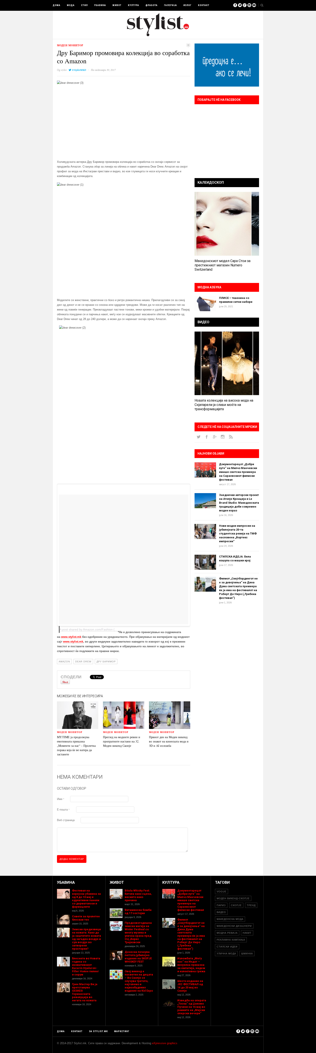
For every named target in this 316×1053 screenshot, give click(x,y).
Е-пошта (63, 809)
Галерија (170, 5)
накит (247, 933)
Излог (187, 5)
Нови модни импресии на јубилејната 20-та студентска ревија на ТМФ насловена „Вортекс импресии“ (238, 533)
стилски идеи (227, 946)
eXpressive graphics (164, 1043)
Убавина (100, 5)
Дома (56, 5)
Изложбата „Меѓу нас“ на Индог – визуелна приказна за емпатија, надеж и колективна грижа (191, 965)
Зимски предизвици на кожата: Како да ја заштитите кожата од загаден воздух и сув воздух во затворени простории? (86, 939)
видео (221, 912)
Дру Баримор (106, 661)
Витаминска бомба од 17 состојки (138, 911)
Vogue (221, 891)
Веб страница (66, 820)
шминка (247, 953)
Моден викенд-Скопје (233, 898)
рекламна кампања (231, 939)
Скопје (236, 905)
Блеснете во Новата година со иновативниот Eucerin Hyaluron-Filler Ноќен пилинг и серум (86, 966)
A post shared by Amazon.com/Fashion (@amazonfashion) (100, 629)
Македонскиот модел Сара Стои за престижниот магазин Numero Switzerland (222, 265)
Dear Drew (83, 661)
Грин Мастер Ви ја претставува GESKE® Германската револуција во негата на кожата (84, 992)
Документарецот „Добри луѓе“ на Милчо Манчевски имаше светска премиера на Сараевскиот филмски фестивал (238, 472)
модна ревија (227, 933)
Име (60, 799)
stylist (64, 69)
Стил (84, 5)
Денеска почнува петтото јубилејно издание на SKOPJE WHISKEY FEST (138, 956)
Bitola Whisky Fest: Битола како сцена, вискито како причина (138, 895)
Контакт (203, 5)
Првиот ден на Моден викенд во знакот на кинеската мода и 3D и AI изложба (169, 741)
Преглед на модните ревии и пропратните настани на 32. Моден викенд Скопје (121, 741)
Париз (221, 905)
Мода (71, 5)
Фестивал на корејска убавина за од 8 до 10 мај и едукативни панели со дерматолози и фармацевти (86, 898)
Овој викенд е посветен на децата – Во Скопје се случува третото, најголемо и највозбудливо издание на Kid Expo (139, 981)
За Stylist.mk (98, 1031)
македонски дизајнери (234, 926)
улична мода (226, 953)
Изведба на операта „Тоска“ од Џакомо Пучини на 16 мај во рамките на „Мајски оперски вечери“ (191, 1007)
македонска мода (230, 919)
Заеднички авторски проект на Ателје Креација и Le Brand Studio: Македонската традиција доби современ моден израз (239, 502)
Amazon (64, 661)
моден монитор (70, 45)
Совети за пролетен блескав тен (86, 918)
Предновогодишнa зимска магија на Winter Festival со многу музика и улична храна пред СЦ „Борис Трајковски (138, 932)
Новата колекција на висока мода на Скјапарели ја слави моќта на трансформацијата (224, 404)
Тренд (251, 905)
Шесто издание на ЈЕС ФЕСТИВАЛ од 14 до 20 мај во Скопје (190, 985)
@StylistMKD (79, 70)
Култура (133, 5)
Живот (116, 5)
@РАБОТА (152, 5)
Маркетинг (121, 1031)
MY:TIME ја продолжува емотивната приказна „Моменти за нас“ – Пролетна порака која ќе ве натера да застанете (76, 745)
